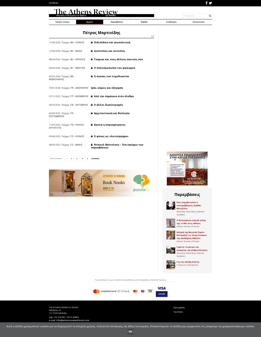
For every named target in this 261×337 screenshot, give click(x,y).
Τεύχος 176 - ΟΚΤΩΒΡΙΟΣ (74, 104)
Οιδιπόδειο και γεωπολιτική (111, 42)
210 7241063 (59, 317)
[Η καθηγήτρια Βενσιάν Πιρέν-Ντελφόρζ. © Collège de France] (170, 235)
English (144, 22)
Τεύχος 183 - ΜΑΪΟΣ (71, 51)
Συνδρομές (171, 22)
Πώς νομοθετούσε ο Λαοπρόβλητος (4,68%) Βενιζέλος (189, 205)
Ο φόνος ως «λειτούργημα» (110, 136)
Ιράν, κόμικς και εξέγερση (107, 87)
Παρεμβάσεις (117, 22)
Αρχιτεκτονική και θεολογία (111, 113)
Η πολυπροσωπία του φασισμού (114, 67)
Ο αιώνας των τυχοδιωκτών (111, 76)
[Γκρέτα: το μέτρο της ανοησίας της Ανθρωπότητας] (170, 249)
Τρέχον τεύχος (62, 22)
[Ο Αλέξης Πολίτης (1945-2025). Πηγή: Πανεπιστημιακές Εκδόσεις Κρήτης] (170, 264)
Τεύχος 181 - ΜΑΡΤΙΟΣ (73, 67)
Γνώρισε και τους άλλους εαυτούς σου (118, 59)
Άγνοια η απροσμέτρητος (109, 124)
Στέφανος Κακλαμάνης (187, 264)
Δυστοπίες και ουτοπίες (109, 51)
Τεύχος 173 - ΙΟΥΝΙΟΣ (72, 136)
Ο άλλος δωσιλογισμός (108, 104)
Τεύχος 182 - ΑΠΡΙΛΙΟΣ (73, 59)
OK (130, 331)
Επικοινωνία (198, 22)
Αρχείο (89, 22)
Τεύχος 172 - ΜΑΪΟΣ (71, 144)
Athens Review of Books (188, 226)
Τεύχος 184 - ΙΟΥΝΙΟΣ (72, 42)
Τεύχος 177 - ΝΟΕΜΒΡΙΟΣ (74, 96)
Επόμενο (95, 159)
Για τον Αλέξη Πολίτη (188, 261)
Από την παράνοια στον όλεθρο (113, 96)
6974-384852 (73, 317)
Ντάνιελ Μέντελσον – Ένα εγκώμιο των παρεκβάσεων (117, 146)
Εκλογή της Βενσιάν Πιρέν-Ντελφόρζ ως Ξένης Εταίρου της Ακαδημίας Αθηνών (192, 235)
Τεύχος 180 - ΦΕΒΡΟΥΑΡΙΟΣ (62, 78)
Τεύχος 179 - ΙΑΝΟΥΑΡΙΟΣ (74, 87)
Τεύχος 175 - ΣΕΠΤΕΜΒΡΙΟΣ (62, 115)
